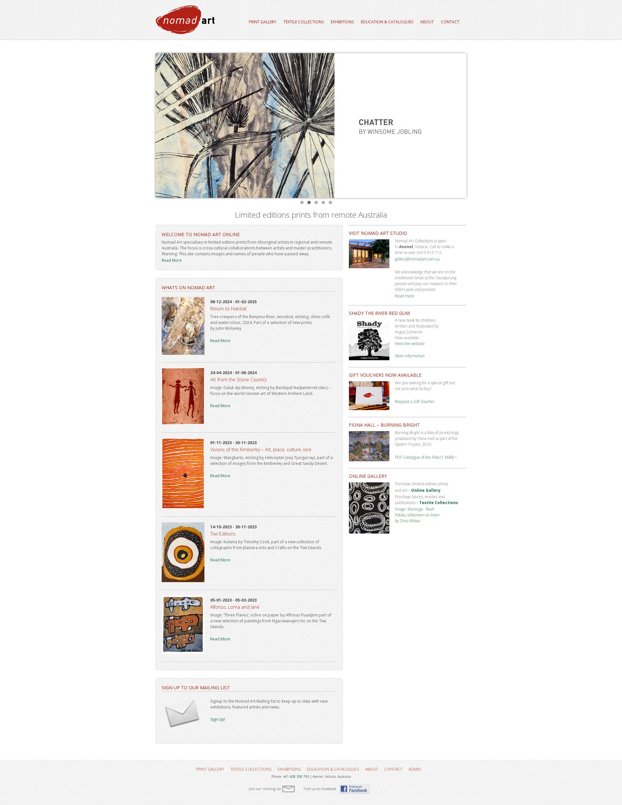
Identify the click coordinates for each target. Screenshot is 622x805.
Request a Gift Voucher (415, 401)
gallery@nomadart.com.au (417, 259)
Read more (404, 296)
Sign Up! (217, 719)
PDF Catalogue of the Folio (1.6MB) (424, 457)
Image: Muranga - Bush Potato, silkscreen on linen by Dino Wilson (417, 514)
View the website (410, 343)
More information (410, 356)
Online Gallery (426, 490)
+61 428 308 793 (296, 776)
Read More (172, 260)
